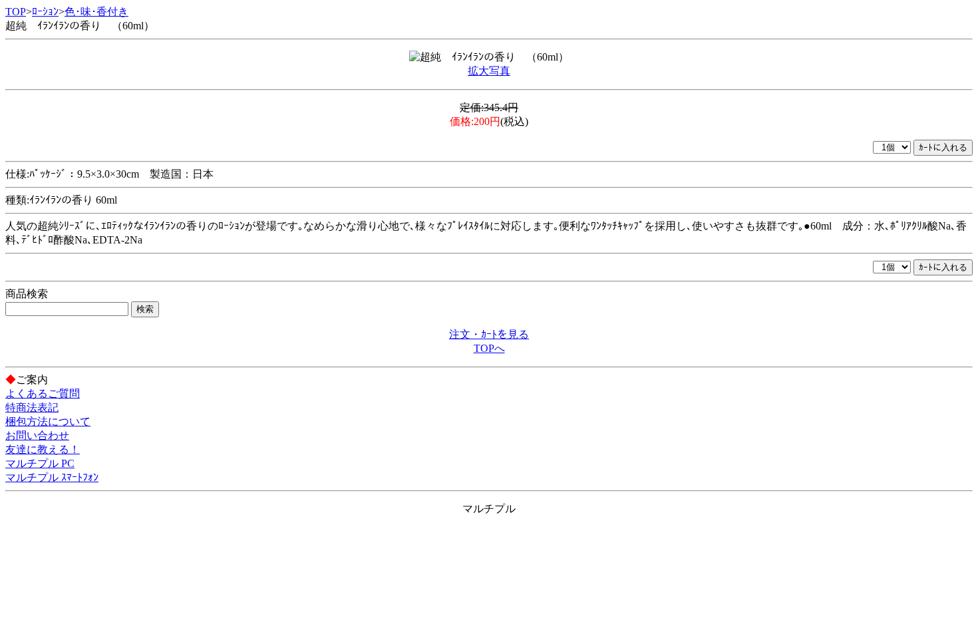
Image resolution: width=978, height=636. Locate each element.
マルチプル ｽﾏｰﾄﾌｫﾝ (51, 477)
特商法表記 (32, 407)
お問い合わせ (37, 435)
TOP (15, 11)
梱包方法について (47, 421)
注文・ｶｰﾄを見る (489, 334)
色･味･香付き (96, 11)
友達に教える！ (42, 449)
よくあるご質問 (42, 393)
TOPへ (489, 348)
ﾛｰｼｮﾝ (45, 11)
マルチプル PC (40, 463)
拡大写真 (489, 71)
